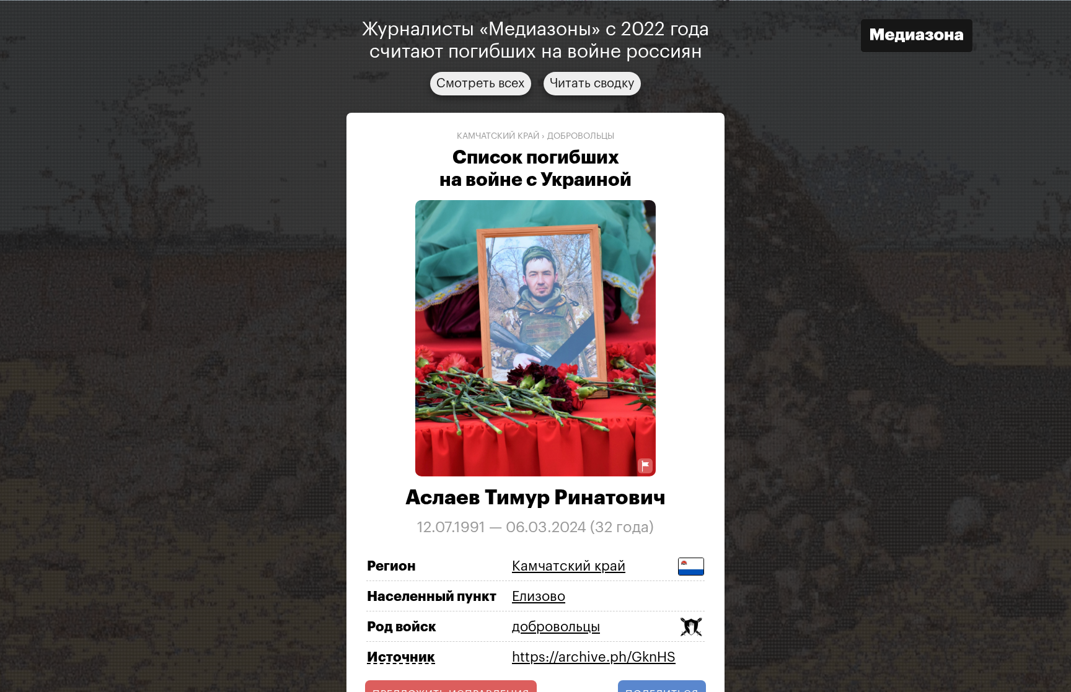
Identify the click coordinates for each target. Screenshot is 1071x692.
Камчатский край (498, 135)
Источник (401, 657)
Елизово (538, 596)
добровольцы (580, 135)
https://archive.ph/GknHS (594, 657)
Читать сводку (592, 83)
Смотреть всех (480, 83)
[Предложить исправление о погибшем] (645, 466)
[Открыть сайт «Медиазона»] (917, 36)
